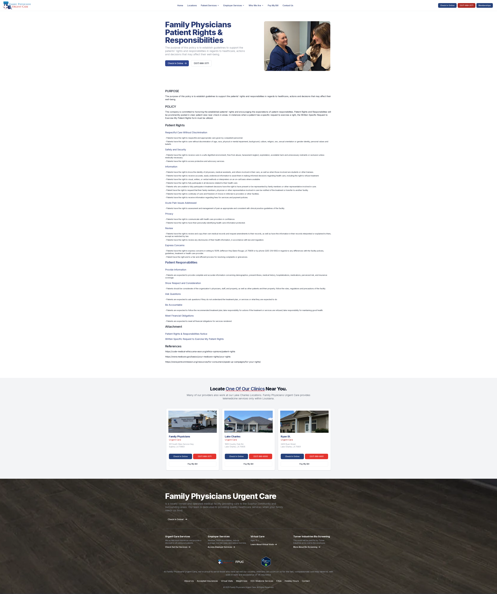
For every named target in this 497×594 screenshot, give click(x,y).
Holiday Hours (292, 581)
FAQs (279, 581)
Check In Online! (176, 519)
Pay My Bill (273, 5)
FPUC (239, 562)
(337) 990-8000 (260, 456)
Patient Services (209, 5)
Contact (306, 581)
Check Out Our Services (176, 547)
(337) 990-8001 (317, 456)
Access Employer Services (220, 547)
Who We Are (255, 5)
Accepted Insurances (207, 581)
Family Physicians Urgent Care (243, 587)
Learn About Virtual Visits (262, 544)
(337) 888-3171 (466, 5)
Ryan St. (286, 436)
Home (180, 5)
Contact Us (288, 5)
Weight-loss (241, 581)
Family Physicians (179, 436)
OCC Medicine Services (261, 581)
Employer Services (232, 5)
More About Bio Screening (305, 547)
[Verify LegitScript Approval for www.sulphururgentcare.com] (266, 562)
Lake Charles (232, 436)
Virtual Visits (227, 581)
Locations (192, 5)
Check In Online (447, 5)
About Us (189, 581)
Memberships (484, 5)
